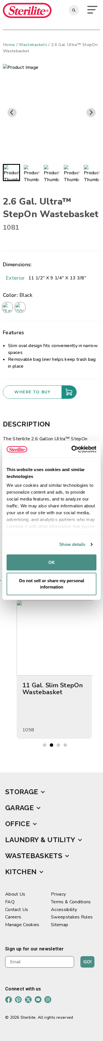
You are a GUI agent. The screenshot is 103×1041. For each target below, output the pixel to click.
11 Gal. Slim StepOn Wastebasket (52, 688)
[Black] (7, 307)
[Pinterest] (18, 999)
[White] (20, 307)
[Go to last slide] (12, 112)
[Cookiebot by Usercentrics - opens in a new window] (72, 449)
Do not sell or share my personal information (51, 583)
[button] (92, 10)
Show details (72, 544)
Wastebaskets (33, 44)
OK (51, 562)
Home (9, 44)
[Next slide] (91, 112)
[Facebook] (8, 999)
